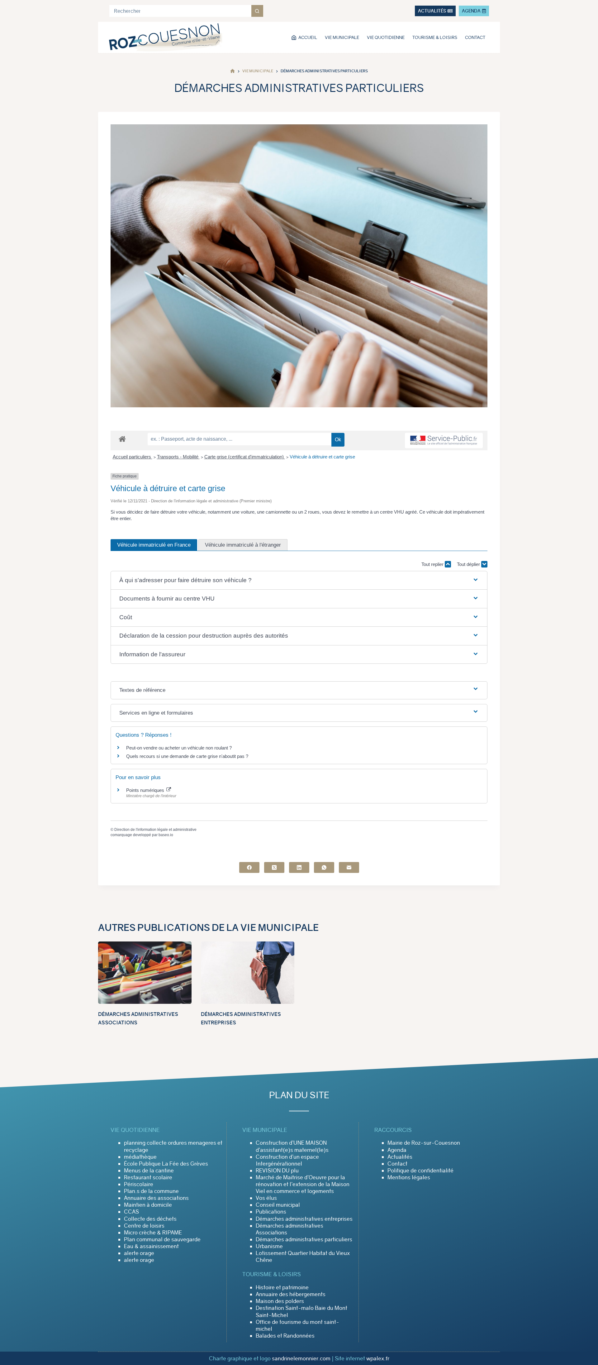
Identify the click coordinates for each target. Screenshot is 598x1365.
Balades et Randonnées (285, 1335)
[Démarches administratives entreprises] (247, 972)
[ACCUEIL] (232, 71)
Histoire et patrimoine (282, 1287)
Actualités (399, 1156)
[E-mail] (349, 867)
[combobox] (180, 11)
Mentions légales (408, 1177)
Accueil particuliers (132, 456)
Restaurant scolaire (148, 1177)
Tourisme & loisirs (434, 37)
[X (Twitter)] (274, 867)
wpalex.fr (377, 1358)
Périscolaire (138, 1184)
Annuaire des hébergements (290, 1294)
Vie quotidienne (386, 37)
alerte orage (139, 1253)
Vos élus (266, 1198)
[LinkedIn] (299, 867)
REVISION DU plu (277, 1170)
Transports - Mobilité (178, 456)
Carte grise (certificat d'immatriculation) (244, 456)
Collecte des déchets (150, 1218)
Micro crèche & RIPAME (153, 1232)
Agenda (396, 1150)
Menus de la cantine (149, 1170)
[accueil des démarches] (122, 438)
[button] (299, 580)
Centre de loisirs (144, 1225)
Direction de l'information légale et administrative (155, 829)
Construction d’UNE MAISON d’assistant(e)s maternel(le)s (292, 1146)
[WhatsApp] (324, 867)
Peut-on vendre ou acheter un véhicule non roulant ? (179, 747)
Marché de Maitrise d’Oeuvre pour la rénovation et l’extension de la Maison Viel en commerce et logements (302, 1184)
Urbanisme (269, 1246)
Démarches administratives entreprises (304, 1218)
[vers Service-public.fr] (444, 440)
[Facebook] (249, 867)
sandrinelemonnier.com (301, 1358)
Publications (271, 1211)
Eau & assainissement (151, 1246)
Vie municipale (342, 37)
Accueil (307, 37)
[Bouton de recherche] (257, 11)
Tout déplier (469, 564)
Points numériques (145, 790)
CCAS (131, 1211)
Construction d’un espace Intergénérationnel (287, 1160)
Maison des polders (280, 1301)
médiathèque (140, 1156)
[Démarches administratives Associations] (145, 972)
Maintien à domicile (148, 1204)
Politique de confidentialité (420, 1170)
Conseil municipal (278, 1204)
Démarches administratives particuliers (304, 1239)
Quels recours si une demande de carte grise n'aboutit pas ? (187, 756)
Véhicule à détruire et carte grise (322, 456)
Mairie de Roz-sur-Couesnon (423, 1142)
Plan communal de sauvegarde (162, 1239)
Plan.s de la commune (151, 1191)
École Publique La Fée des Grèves (166, 1163)
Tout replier (433, 564)
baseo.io (166, 835)
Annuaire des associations (156, 1198)
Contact (475, 37)
